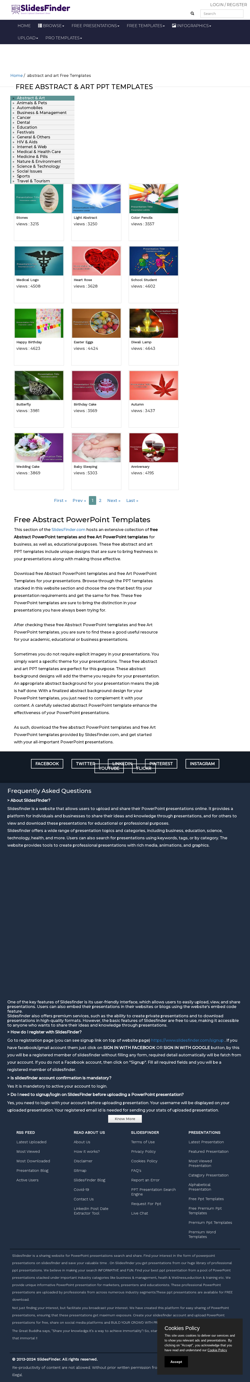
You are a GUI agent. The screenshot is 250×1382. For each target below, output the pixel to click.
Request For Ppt (146, 1203)
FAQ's (136, 1170)
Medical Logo (27, 280)
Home (16, 75)
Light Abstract (85, 217)
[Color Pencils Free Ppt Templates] (153, 199)
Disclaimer (83, 1161)
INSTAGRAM (202, 763)
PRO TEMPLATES (62, 38)
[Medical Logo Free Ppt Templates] (39, 261)
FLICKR (143, 768)
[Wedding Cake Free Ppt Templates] (39, 448)
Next (114, 500)
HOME (24, 25)
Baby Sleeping (85, 466)
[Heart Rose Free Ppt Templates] (96, 261)
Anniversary (140, 466)
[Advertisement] (125, 58)
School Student (144, 280)
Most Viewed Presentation (200, 1163)
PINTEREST (161, 763)
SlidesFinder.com (68, 529)
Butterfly (23, 404)
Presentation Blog (32, 1170)
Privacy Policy (143, 1151)
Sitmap (80, 1170)
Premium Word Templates (202, 1234)
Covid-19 (81, 1189)
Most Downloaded (33, 1161)
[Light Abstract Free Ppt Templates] (96, 199)
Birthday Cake (85, 404)
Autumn (137, 404)
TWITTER (85, 763)
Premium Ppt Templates (210, 1222)
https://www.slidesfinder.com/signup (187, 1040)
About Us (82, 1142)
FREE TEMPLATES (144, 25)
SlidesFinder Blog (89, 1180)
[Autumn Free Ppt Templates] (153, 385)
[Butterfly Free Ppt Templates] (39, 385)
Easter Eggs (83, 342)
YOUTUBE (109, 768)
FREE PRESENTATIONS (94, 25)
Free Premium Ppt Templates (205, 1210)
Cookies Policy (144, 1161)
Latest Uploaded (31, 1142)
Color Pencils (142, 217)
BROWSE (52, 25)
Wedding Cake (28, 466)
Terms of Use (143, 1142)
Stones (22, 217)
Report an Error (145, 1180)
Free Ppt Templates (206, 1198)
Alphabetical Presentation (199, 1187)
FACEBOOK (47, 763)
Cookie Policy (217, 1350)
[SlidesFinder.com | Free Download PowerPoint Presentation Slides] (40, 8)
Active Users (27, 1180)
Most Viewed (28, 1151)
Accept (176, 1362)
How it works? (87, 1151)
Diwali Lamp (141, 342)
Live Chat (139, 1213)
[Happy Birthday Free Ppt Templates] (39, 323)
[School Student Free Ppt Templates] (153, 261)
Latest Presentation (206, 1142)
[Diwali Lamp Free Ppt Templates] (153, 323)
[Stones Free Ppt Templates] (39, 199)
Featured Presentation (208, 1151)
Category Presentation (208, 1175)
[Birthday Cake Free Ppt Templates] (96, 385)
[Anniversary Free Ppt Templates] (153, 448)
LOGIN (217, 4)
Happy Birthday (29, 342)
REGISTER (237, 4)
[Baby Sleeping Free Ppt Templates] (96, 448)
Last (132, 500)
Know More (125, 1119)
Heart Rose (83, 280)
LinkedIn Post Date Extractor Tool (91, 1211)
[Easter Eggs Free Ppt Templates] (96, 323)
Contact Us (84, 1199)
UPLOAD (27, 38)
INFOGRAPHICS (192, 25)
